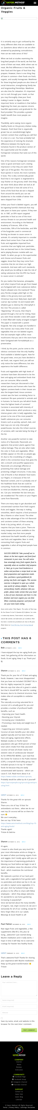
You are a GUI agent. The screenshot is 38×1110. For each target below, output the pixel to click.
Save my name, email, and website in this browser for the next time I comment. (18, 1022)
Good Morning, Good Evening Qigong (22, 625)
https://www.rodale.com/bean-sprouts (16, 776)
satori (3, 795)
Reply (20, 648)
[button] (35, 3)
